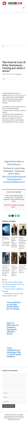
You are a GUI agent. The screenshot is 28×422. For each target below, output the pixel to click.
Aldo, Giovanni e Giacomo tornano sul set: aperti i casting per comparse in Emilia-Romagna (6, 270)
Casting (15, 282)
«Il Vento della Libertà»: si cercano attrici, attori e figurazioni (22, 269)
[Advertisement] (14, 30)
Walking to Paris (15, 116)
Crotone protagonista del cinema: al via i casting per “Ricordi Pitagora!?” (14, 270)
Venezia (13, 286)
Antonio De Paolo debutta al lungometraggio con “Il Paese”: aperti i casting (6, 241)
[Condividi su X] (12, 216)
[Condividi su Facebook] (9, 216)
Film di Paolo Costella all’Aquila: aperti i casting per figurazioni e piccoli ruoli (14, 242)
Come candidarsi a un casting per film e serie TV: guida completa (14, 352)
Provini (19, 284)
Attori (6, 282)
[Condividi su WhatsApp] (15, 216)
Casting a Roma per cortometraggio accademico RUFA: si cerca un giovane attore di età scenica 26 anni (22, 244)
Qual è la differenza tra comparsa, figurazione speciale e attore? (13, 328)
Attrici (10, 282)
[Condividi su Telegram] (18, 216)
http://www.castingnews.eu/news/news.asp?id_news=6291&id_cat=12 (14, 179)
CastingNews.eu (14, 164)
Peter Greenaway (10, 284)
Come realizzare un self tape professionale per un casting (14, 305)
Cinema (20, 282)
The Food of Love (18, 95)
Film (5, 279)
